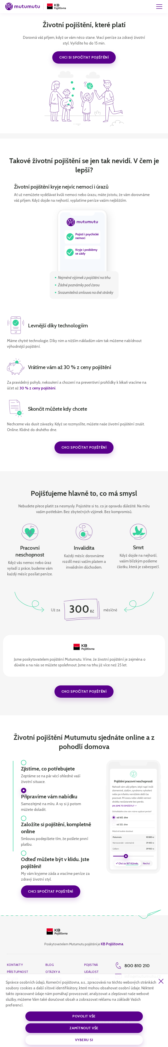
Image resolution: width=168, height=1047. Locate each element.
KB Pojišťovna (112, 944)
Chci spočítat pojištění (84, 447)
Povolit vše (84, 1016)
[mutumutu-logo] (22, 7)
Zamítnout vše (84, 1028)
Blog (50, 965)
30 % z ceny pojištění (37, 388)
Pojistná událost (91, 968)
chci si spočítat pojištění (84, 57)
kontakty (15, 965)
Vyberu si (84, 1040)
